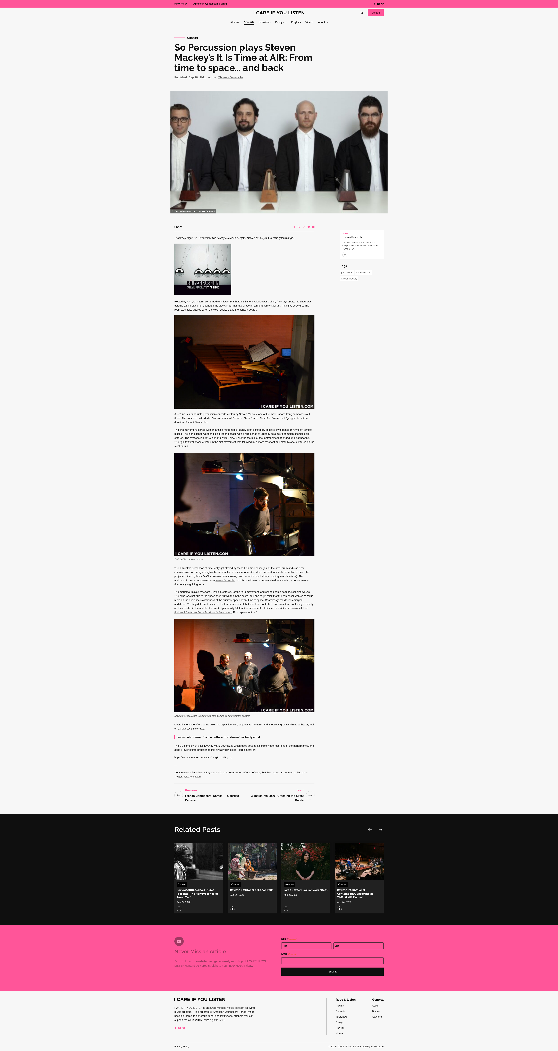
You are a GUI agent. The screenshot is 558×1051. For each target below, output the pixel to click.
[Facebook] (295, 227)
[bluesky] (382, 4)
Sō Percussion (363, 272)
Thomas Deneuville (230, 77)
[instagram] (378, 4)
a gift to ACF (217, 1020)
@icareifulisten (192, 776)
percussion (347, 272)
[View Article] (198, 878)
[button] (376, 12)
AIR (189, 301)
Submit (332, 971)
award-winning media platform (226, 1007)
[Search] (361, 12)
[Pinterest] (304, 227)
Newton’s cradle (224, 580)
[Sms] (308, 227)
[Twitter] (299, 227)
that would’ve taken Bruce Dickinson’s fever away (203, 612)
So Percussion (202, 238)
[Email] (313, 227)
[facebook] (374, 4)
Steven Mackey (349, 278)
